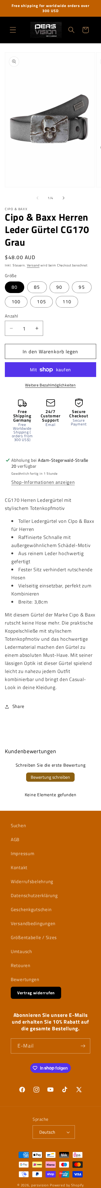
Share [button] (18, 706)
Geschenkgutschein (31, 909)
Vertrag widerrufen (36, 993)
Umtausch (21, 951)
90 (59, 287)
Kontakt (19, 867)
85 (37, 287)
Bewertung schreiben (50, 777)
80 (15, 287)
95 (82, 287)
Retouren (20, 965)
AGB (15, 839)
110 (67, 301)
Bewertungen (25, 979)
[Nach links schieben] (37, 198)
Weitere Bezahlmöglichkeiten (50, 385)
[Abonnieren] (83, 1045)
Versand (33, 265)
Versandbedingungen (33, 923)
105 (41, 301)
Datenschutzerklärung (34, 895)
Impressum (22, 853)
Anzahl (11, 316)
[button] (13, 30)
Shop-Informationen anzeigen (43, 482)
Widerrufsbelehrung (32, 881)
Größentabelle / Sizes (34, 937)
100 (16, 301)
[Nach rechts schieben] (63, 198)
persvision (40, 1185)
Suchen (18, 825)
